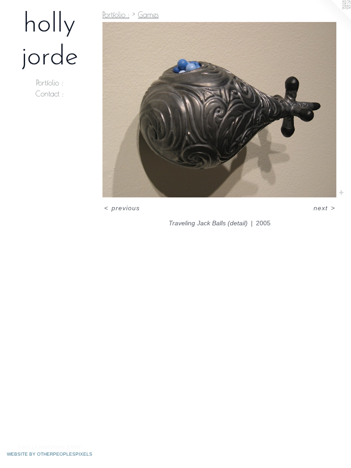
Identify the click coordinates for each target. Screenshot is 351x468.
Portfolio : (49, 83)
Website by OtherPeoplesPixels (49, 454)
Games (148, 15)
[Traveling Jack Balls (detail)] (219, 109)
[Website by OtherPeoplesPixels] (332, 18)
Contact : (50, 94)
